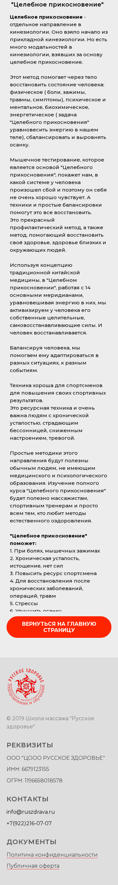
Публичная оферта (33, 866)
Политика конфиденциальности (52, 855)
